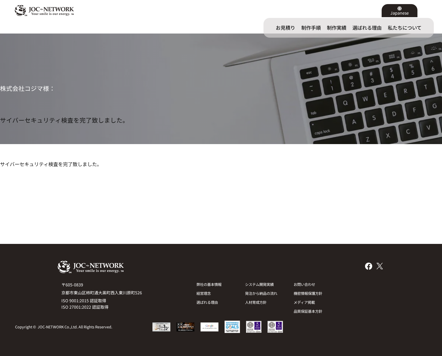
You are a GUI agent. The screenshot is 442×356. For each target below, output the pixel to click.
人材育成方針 (256, 302)
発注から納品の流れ (261, 293)
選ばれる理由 (207, 302)
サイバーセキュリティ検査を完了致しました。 (64, 120)
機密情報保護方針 (308, 293)
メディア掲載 (304, 302)
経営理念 (203, 293)
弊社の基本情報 (209, 284)
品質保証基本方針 (308, 311)
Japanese (399, 13)
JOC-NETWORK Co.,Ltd (57, 326)
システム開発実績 (259, 284)
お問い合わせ (304, 284)
